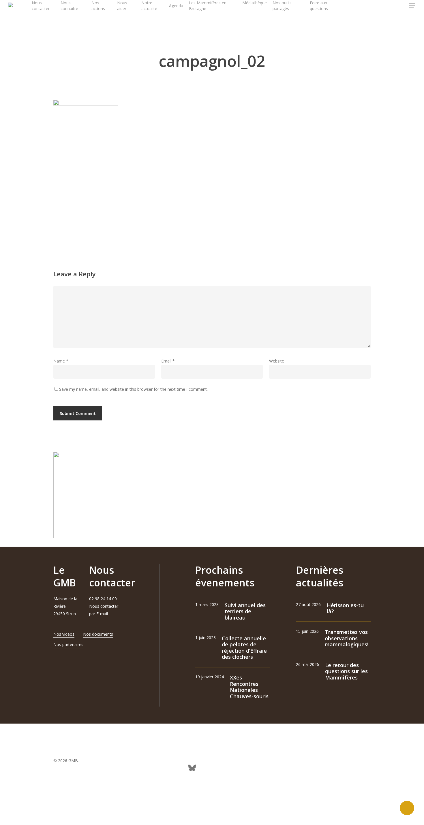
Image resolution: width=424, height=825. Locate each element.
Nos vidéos (63, 634)
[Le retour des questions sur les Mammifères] (333, 671)
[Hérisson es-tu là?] (333, 608)
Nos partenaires (68, 644)
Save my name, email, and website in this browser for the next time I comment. (133, 389)
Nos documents (98, 634)
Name (60, 361)
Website (276, 361)
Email (168, 361)
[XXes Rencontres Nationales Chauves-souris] (232, 687)
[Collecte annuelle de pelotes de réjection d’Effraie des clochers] (232, 647)
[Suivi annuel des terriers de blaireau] (232, 611)
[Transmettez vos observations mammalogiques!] (333, 638)
